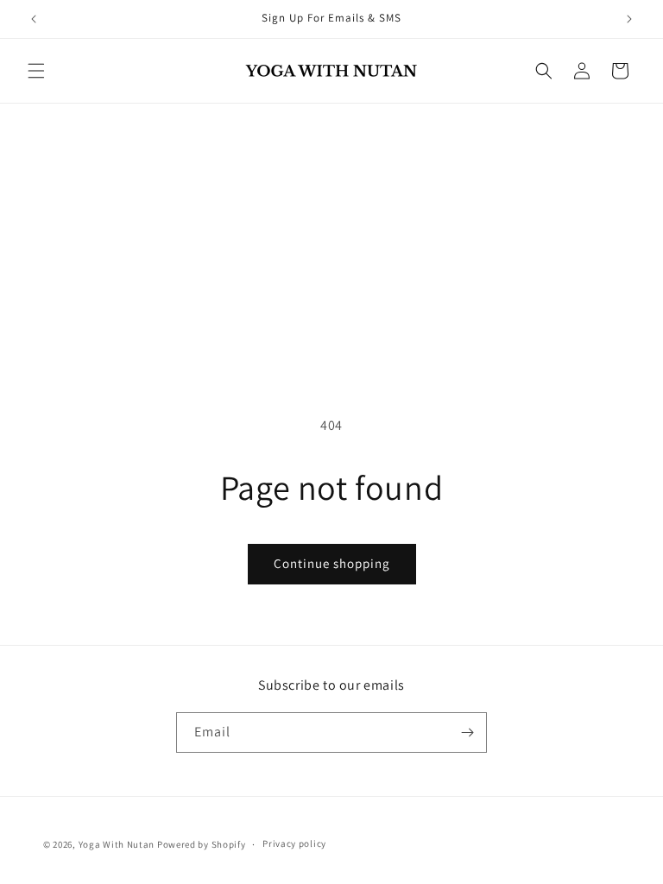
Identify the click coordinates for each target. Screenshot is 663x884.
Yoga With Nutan (117, 844)
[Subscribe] (467, 732)
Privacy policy (294, 843)
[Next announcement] (629, 19)
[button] (36, 71)
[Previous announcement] (34, 19)
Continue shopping (332, 563)
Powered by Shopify (201, 844)
